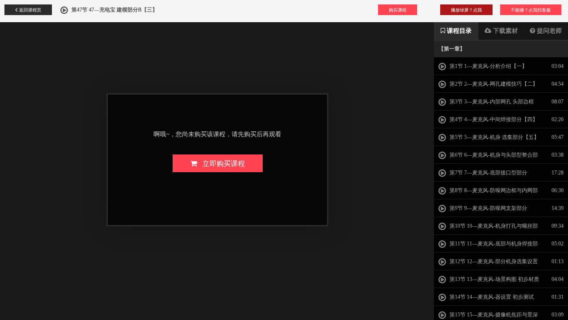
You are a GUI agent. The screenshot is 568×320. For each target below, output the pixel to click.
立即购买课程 (221, 163)
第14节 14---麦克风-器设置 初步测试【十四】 (486, 299)
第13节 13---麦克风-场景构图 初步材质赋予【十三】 (488, 282)
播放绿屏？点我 (466, 10)
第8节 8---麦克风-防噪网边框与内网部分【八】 (488, 193)
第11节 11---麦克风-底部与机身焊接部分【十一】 (488, 246)
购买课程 (397, 10)
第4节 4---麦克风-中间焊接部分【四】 (493, 119)
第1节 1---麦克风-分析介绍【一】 (487, 66)
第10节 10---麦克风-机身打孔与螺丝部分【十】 (488, 228)
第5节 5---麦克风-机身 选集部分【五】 (493, 137)
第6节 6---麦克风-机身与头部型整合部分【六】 (488, 157)
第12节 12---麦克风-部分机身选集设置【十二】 (488, 264)
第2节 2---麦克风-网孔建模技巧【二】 (493, 84)
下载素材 (504, 31)
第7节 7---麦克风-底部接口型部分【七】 (482, 175)
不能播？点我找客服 (531, 10)
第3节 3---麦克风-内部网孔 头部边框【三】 (486, 104)
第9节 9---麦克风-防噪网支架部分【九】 (482, 211)
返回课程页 (29, 10)
